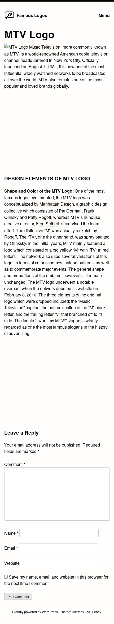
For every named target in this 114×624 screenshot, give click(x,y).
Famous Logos (32, 15)
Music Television (44, 47)
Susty (76, 611)
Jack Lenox (93, 611)
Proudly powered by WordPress (35, 611)
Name (11, 533)
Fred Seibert (47, 223)
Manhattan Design (57, 204)
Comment (14, 464)
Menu (104, 15)
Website (12, 563)
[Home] (9, 18)
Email (11, 548)
